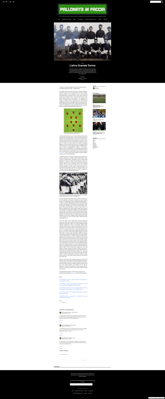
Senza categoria (95, 146)
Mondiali (94, 143)
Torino (83, 79)
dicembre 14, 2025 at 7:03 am (66, 338)
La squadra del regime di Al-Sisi (98, 119)
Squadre (82, 63)
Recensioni (94, 145)
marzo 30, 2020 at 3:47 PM (66, 313)
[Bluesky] (10, 1)
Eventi (93, 104)
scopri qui (73, 273)
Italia (81, 79)
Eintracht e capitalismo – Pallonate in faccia (69, 325)
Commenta (84, 360)
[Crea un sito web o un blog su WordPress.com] (82, 397)
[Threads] (11, 1)
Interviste (94, 142)
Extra (94, 141)
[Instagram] (5, 1)
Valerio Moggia (82, 76)
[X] (8, 1)
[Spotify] (13, 1)
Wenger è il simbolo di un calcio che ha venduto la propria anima (99, 133)
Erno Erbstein (62, 152)
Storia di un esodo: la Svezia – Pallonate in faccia (69, 312)
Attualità (94, 139)
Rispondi (60, 322)
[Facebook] (3, 1)
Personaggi (94, 131)
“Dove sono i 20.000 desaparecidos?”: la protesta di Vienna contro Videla (98, 106)
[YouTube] (6, 1)
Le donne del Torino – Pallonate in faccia (68, 337)
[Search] (162, 2)
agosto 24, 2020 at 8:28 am (66, 326)
